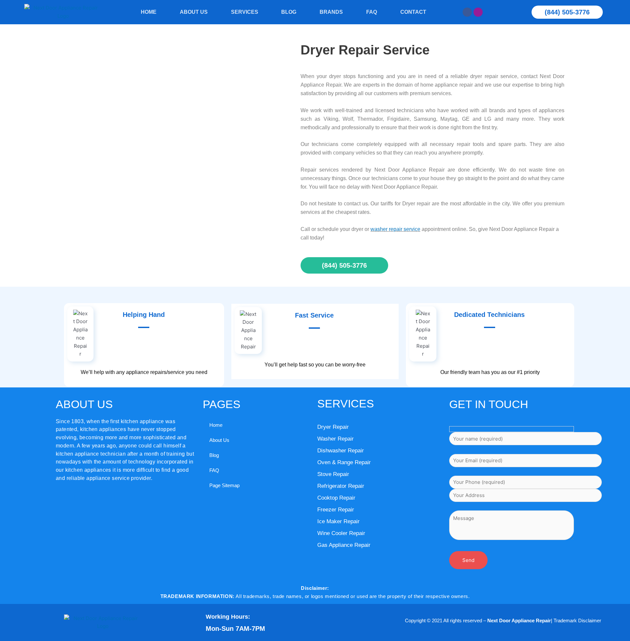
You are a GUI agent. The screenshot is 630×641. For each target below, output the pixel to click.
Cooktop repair (336, 498)
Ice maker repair (338, 521)
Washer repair (335, 439)
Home (149, 12)
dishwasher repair (340, 450)
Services (244, 12)
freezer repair (335, 510)
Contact (413, 12)
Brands (331, 12)
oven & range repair (344, 462)
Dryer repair (333, 427)
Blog (288, 12)
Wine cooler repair (341, 533)
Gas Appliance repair (343, 545)
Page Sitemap (224, 485)
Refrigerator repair (340, 486)
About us (194, 12)
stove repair (333, 474)
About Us (219, 440)
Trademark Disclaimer (577, 620)
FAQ (371, 12)
